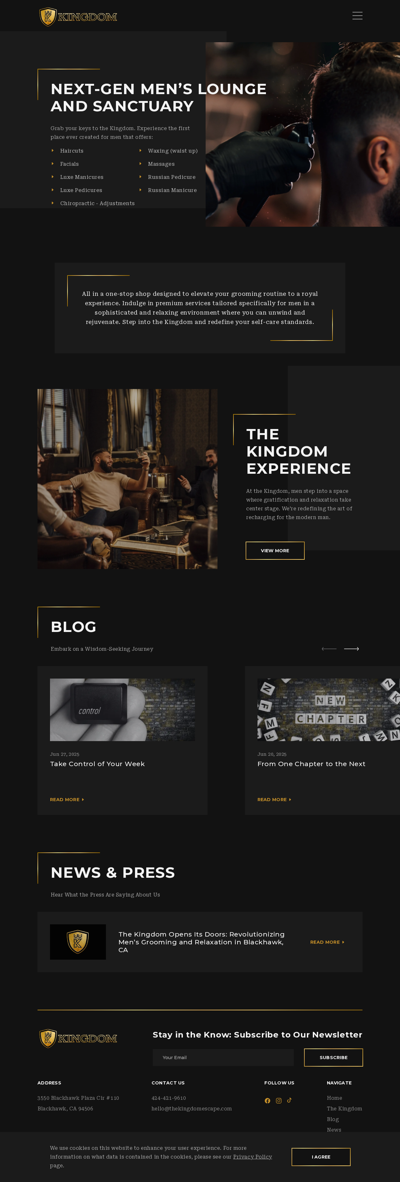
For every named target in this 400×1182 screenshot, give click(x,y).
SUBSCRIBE (334, 1057)
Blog (333, 1119)
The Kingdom (344, 1109)
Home (334, 1098)
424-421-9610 (169, 1098)
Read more (64, 799)
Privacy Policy (252, 1157)
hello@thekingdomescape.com (192, 1109)
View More (275, 550)
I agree (321, 1157)
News (334, 1130)
